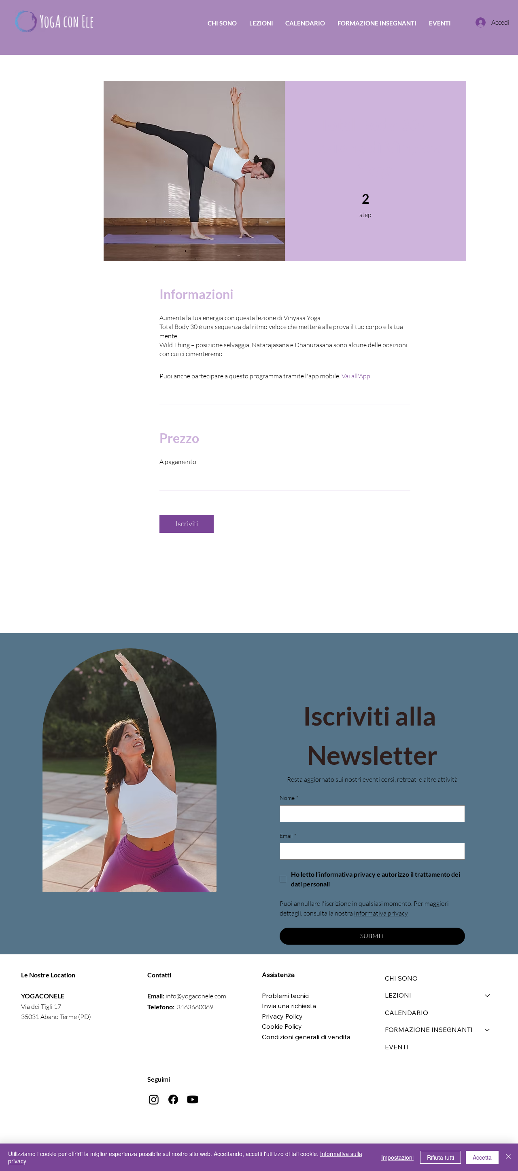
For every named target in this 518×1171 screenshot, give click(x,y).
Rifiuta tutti (440, 1157)
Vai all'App (356, 376)
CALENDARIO (406, 1013)
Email (288, 835)
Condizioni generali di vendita (306, 1037)
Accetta (482, 1157)
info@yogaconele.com (196, 996)
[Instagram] (153, 1099)
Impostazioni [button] (397, 1157)
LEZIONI (398, 995)
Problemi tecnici (286, 996)
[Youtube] (192, 1099)
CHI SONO (401, 978)
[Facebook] (173, 1099)
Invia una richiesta (289, 1006)
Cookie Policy (282, 1026)
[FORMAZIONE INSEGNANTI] (488, 1029)
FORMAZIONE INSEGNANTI (429, 1029)
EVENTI (396, 1047)
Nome (289, 797)
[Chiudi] (508, 1157)
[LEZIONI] (488, 995)
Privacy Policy (282, 1016)
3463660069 (195, 1007)
